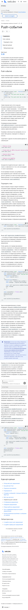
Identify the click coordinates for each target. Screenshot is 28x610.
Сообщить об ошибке (7, 571)
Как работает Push (8, 486)
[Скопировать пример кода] (27, 90)
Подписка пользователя (10, 488)
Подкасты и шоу (5, 585)
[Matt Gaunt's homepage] (3, 54)
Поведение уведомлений (10, 504)
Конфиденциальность (17, 603)
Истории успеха (5, 583)
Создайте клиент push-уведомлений (13, 522)
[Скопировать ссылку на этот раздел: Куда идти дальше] (16, 479)
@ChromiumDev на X (6, 591)
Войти (24, 1)
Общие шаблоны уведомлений (11, 507)
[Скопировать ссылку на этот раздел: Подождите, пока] (13, 183)
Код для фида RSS (6, 597)
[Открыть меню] (2, 1)
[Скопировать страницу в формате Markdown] (7, 31)
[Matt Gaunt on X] (2, 54)
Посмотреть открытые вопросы (9, 573)
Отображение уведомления (11, 502)
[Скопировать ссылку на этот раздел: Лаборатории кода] (14, 519)
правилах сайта (23, 540)
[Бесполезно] (21, 23)
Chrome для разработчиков (8, 579)
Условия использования (6, 603)
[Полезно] (19, 23)
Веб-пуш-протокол (9, 497)
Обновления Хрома (6, 581)
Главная (2, 20)
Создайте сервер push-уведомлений (13, 524)
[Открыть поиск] (18, 1)
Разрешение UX (8, 490)
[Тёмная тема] (25, 90)
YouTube (4, 593)
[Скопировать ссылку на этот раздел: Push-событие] (13, 71)
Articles (3, 6)
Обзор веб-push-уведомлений (12, 483)
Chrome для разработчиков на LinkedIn (11, 595)
